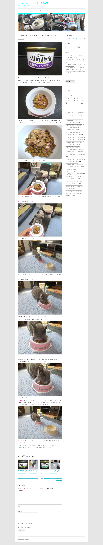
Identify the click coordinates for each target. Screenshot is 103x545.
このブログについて (27, 10)
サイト (19, 517)
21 (80, 98)
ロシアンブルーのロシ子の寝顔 (72, 147)
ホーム (19, 10)
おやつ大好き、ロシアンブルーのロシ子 (74, 112)
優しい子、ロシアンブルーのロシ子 (73, 181)
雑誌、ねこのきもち (70, 195)
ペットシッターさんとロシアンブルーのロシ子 (75, 115)
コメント (20, 490)
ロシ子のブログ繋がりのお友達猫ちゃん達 (74, 173)
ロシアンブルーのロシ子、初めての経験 (74, 124)
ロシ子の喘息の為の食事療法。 (72, 174)
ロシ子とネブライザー (70, 171)
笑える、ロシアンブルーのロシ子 (35, 447)
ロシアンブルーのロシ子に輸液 (72, 132)
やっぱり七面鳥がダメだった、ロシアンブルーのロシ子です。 (22, 472)
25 (71, 100)
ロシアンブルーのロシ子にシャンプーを (74, 130)
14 (80, 97)
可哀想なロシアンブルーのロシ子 (72, 183)
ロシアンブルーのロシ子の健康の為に (73, 144)
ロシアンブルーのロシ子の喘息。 (72, 146)
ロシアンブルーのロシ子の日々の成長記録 (31, 445)
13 (77, 97)
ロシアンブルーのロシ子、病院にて (73, 125)
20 (77, 98)
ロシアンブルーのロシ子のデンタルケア (74, 141)
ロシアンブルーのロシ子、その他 (72, 122)
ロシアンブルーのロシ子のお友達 (72, 135)
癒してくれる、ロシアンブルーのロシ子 (74, 190)
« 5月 (67, 103)
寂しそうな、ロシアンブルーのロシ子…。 (28, 478)
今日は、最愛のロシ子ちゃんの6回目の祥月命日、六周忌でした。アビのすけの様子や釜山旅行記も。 (75, 61)
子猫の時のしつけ (37, 10)
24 (68, 100)
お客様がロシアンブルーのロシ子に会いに (74, 113)
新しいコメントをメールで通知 (25, 523)
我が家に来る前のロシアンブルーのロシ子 (74, 188)
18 (71, 98)
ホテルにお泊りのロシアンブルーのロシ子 (74, 119)
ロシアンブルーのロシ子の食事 (47, 445)
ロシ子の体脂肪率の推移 (66, 10)
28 (80, 100)
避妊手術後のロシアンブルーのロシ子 (73, 193)
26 (74, 100)
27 (77, 100)
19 (74, 98)
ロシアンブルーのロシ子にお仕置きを (73, 129)
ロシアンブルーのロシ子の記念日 (72, 161)
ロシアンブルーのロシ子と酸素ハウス (73, 127)
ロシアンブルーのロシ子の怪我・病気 (73, 149)
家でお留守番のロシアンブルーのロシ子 (74, 185)
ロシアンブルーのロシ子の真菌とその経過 (74, 159)
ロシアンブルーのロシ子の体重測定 (73, 142)
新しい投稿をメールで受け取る (25, 527)
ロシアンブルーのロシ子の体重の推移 (51, 10)
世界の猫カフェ (69, 179)
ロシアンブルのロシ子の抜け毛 (72, 120)
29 (82, 100)
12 (74, 97)
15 (82, 97)
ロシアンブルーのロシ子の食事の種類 (73, 164)
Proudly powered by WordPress (23, 539)
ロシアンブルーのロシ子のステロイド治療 (74, 139)
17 (68, 98)
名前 (19, 506)
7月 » (82, 103)
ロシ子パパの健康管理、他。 (71, 178)
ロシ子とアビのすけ (70, 169)
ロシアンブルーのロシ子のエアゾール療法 (74, 137)
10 (68, 97)
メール (20, 511)
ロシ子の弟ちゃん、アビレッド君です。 (74, 176)
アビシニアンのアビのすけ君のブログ (75, 38)
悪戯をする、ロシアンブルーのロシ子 (73, 186)
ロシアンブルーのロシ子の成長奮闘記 (34, 3)
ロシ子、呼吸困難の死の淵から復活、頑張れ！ (75, 166)
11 (71, 97)
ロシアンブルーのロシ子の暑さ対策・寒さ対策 (75, 154)
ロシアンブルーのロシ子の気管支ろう (73, 157)
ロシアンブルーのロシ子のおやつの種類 (74, 134)
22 (82, 98)
